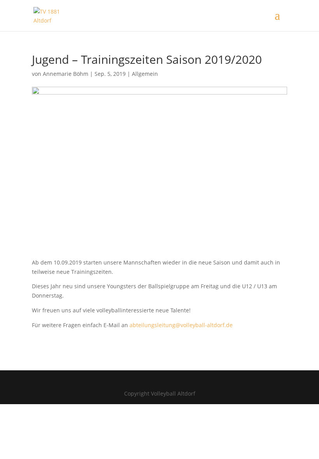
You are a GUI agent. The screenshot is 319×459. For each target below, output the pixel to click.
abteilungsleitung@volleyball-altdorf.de (181, 325)
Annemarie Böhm (65, 73)
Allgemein (145, 73)
